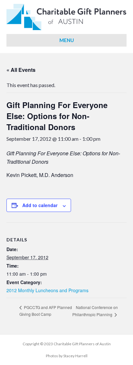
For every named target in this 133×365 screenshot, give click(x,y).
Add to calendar (39, 205)
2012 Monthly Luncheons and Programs (47, 290)
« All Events (21, 69)
